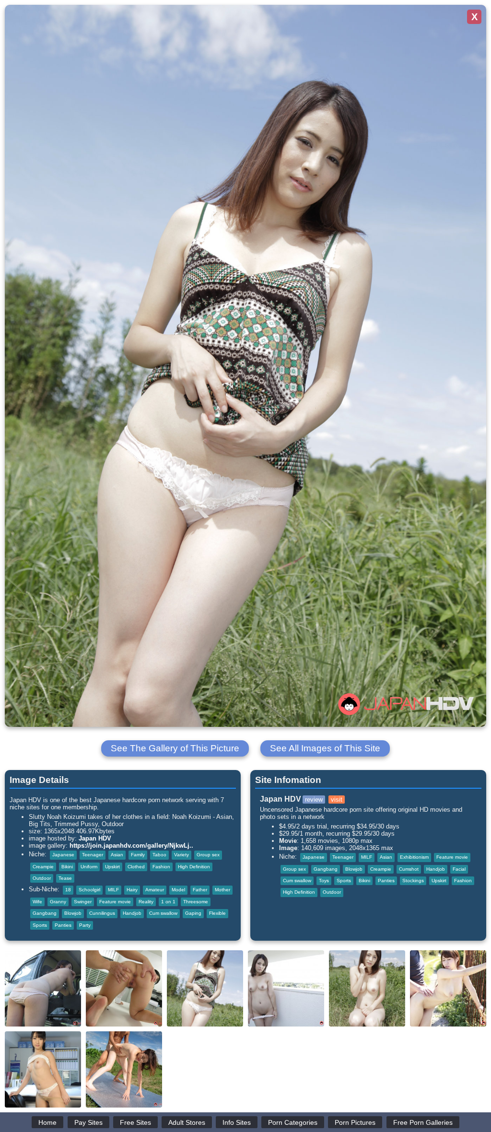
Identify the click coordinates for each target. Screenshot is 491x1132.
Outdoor (42, 878)
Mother (222, 889)
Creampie (43, 866)
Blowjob (73, 913)
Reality (146, 901)
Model (178, 889)
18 (68, 889)
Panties (63, 925)
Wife (37, 901)
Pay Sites (88, 1122)
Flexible (217, 913)
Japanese (63, 854)
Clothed (136, 866)
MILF (113, 889)
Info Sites (236, 1122)
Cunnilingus (102, 913)
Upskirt (112, 866)
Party (85, 925)
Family (138, 854)
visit (336, 799)
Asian (117, 854)
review (314, 799)
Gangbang (45, 913)
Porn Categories (292, 1122)
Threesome (195, 901)
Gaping (193, 913)
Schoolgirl (89, 889)
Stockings (413, 880)
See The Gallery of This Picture (175, 748)
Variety (181, 854)
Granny (58, 901)
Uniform (89, 866)
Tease (65, 878)
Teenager (92, 854)
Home (47, 1122)
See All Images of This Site (325, 748)
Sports (40, 925)
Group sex (208, 854)
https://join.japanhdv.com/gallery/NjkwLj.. (131, 845)
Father (200, 889)
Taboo (159, 854)
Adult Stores (186, 1122)
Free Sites (135, 1122)
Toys (324, 880)
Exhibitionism (414, 857)
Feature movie (115, 901)
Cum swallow (163, 913)
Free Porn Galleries (423, 1122)
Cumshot (409, 869)
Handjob (132, 913)
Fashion (161, 866)
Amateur (154, 889)
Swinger (83, 901)
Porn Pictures (355, 1122)
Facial (459, 869)
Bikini (67, 866)
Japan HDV (95, 838)
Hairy (132, 889)
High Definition (194, 866)
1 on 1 (168, 901)
